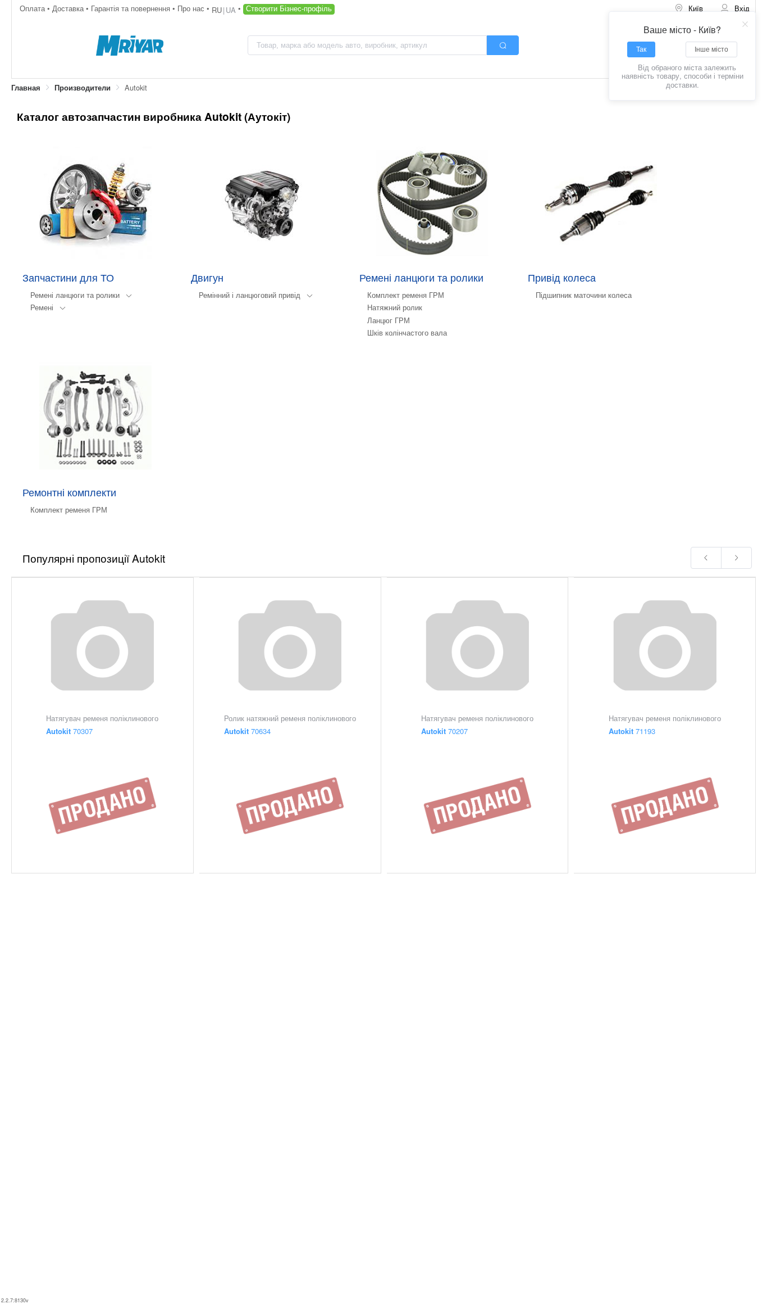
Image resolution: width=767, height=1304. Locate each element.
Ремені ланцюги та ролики (75, 294)
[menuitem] (689, 8)
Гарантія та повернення (131, 8)
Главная (25, 88)
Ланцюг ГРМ (388, 320)
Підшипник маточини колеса (584, 294)
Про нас (192, 8)
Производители (82, 88)
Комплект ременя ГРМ (405, 294)
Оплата (33, 8)
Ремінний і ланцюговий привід (249, 294)
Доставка (69, 8)
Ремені (41, 307)
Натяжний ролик (394, 307)
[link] (25, 88)
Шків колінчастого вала (407, 332)
